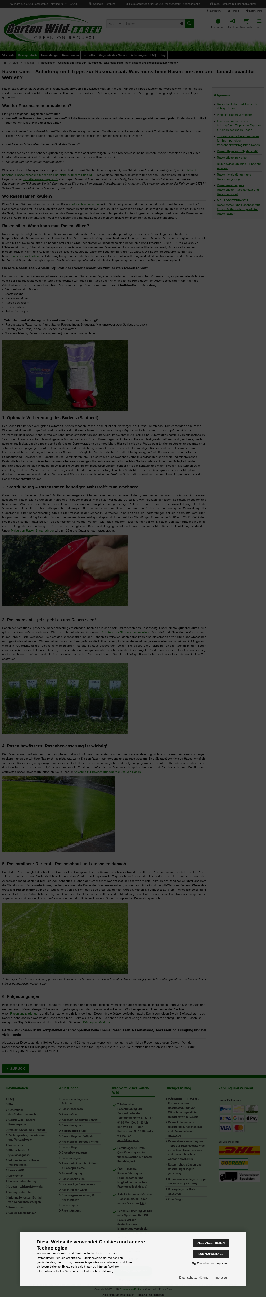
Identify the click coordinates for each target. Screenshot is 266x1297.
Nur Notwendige (210, 1253)
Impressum (221, 1277)
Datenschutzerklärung (193, 1277)
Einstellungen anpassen (212, 1263)
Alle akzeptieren (211, 1242)
